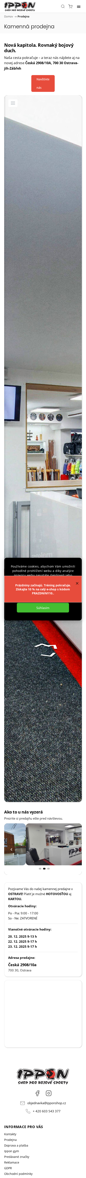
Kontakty (10, 1134)
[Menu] (79, 6)
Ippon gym (11, 1151)
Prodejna (10, 1140)
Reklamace (11, 1162)
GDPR (8, 1168)
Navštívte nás (43, 83)
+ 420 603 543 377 (47, 1111)
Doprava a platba (16, 1145)
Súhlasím (42, 607)
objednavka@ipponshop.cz (46, 1103)
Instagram (49, 1093)
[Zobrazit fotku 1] (40, 869)
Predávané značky (16, 1157)
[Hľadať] (63, 6)
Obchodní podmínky (18, 1174)
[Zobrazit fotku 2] (44, 869)
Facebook (37, 1093)
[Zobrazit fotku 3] (48, 869)
